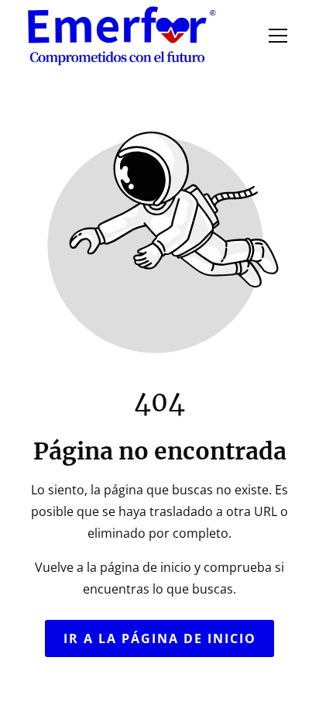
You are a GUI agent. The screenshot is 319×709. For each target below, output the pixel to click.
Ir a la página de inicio (159, 638)
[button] (278, 36)
